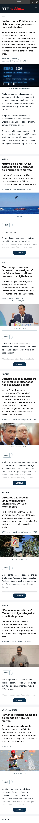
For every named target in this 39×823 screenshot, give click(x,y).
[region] (19, 411)
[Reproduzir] (19, 411)
